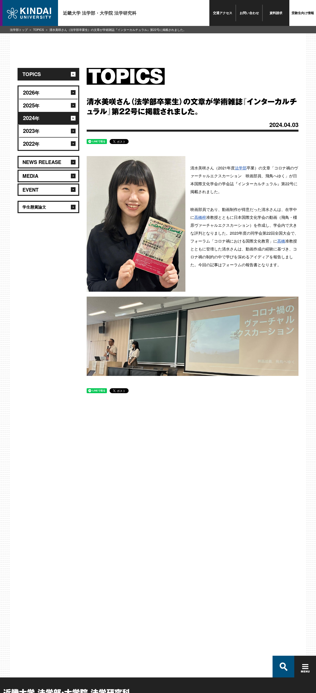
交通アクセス (222, 12)
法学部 (241, 168)
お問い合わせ (249, 12)
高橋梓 (200, 217)
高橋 (281, 241)
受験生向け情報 (303, 12)
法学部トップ (19, 29)
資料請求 (276, 12)
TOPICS (38, 29)
